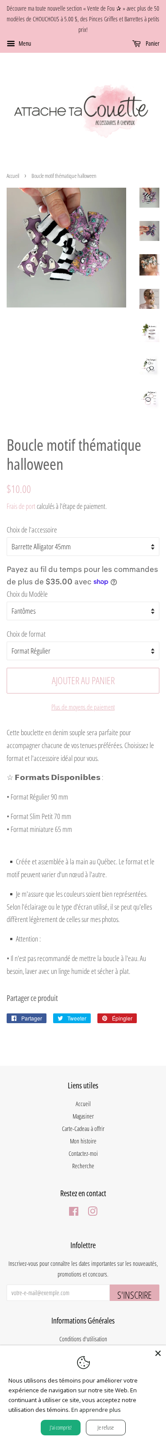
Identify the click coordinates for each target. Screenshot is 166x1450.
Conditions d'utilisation (83, 1339)
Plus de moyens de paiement (83, 706)
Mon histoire (83, 1141)
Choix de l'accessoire (32, 529)
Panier (151, 43)
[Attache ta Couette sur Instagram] (92, 1213)
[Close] (158, 1353)
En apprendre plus (96, 1410)
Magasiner (83, 1116)
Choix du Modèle (27, 594)
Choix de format (26, 634)
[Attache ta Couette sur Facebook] (74, 1213)
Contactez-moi (83, 1153)
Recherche (83, 1166)
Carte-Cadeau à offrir (83, 1128)
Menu (24, 43)
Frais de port (21, 506)
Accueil (13, 176)
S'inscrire (134, 1294)
